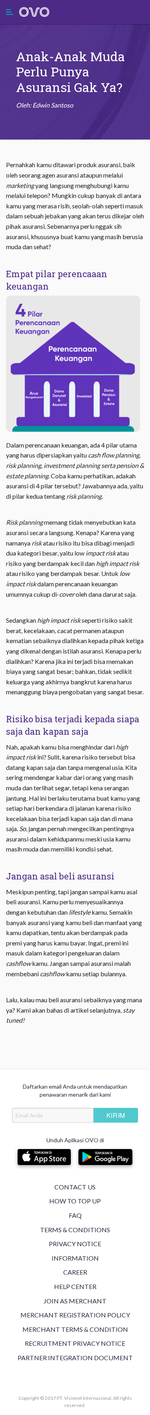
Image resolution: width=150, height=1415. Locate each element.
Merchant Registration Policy (75, 1315)
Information (75, 1258)
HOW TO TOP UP (75, 1201)
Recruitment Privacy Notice (75, 1343)
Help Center (75, 1286)
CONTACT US (75, 1187)
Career (75, 1272)
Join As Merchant (75, 1301)
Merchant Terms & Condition (75, 1329)
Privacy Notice (75, 1243)
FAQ (75, 1215)
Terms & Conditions (75, 1229)
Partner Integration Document (75, 1357)
